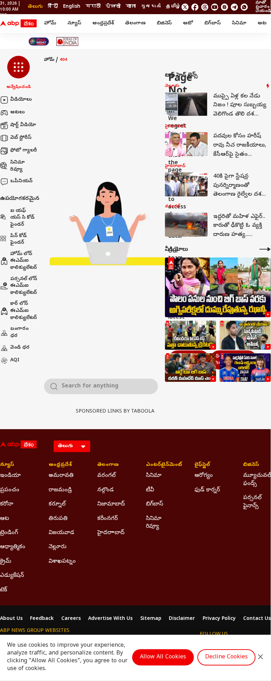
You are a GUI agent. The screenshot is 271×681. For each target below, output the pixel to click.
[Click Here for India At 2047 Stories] (38, 41)
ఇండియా (10, 476)
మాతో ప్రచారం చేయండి (263, 7)
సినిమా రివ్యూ (17, 166)
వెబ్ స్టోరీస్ (20, 138)
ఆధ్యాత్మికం (12, 547)
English (71, 7)
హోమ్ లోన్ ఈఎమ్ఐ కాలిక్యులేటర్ (23, 261)
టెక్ (3, 590)
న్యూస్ (74, 23)
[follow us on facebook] (195, 7)
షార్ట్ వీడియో (23, 125)
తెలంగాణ (135, 23)
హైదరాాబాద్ (110, 533)
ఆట (262, 23)
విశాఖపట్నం (62, 561)
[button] (18, 73)
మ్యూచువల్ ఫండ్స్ (257, 479)
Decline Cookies (226, 657)
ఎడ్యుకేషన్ (12, 576)
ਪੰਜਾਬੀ (113, 7)
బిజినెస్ (164, 23)
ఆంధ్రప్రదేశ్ (103, 23)
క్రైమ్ (5, 561)
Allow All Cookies (163, 657)
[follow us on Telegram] (234, 7)
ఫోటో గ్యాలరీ (23, 150)
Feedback (42, 619)
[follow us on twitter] (185, 7)
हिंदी (53, 7)
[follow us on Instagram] (224, 7)
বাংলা (131, 7)
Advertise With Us (110, 619)
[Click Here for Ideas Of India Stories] (67, 41)
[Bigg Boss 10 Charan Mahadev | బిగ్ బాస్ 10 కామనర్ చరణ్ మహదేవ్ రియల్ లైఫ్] (190, 367)
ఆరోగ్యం (204, 476)
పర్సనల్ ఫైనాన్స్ (252, 502)
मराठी (93, 7)
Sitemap (150, 619)
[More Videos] (265, 249)
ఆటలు (17, 112)
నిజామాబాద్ (111, 504)
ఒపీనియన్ (21, 181)
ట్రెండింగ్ (9, 533)
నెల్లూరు (58, 547)
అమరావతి (61, 476)
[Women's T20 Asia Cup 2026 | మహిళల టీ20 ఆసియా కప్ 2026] (245, 367)
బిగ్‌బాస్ (212, 23)
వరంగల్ (106, 476)
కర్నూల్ (57, 504)
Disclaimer (182, 619)
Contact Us (257, 619)
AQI (14, 360)
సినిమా (239, 23)
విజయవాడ (61, 533)
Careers (71, 619)
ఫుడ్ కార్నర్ (207, 490)
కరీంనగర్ (107, 519)
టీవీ (150, 490)
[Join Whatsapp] (244, 7)
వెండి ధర (20, 347)
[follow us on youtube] (214, 7)
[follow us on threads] (205, 7)
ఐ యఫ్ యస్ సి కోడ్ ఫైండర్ (22, 218)
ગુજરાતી (151, 7)
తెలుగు (35, 7)
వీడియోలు (21, 99)
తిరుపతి (58, 519)
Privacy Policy (219, 619)
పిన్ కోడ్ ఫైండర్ (18, 240)
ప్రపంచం (9, 490)
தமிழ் (173, 7)
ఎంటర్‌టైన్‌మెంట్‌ (159, 465)
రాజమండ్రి (60, 490)
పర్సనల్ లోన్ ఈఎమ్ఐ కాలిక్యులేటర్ (23, 286)
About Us (11, 619)
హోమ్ (50, 23)
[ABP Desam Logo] (18, 23)
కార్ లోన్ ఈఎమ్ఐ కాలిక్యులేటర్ (23, 311)
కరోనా (6, 504)
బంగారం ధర (19, 332)
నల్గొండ (105, 490)
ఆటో (188, 23)
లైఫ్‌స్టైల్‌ (202, 465)
